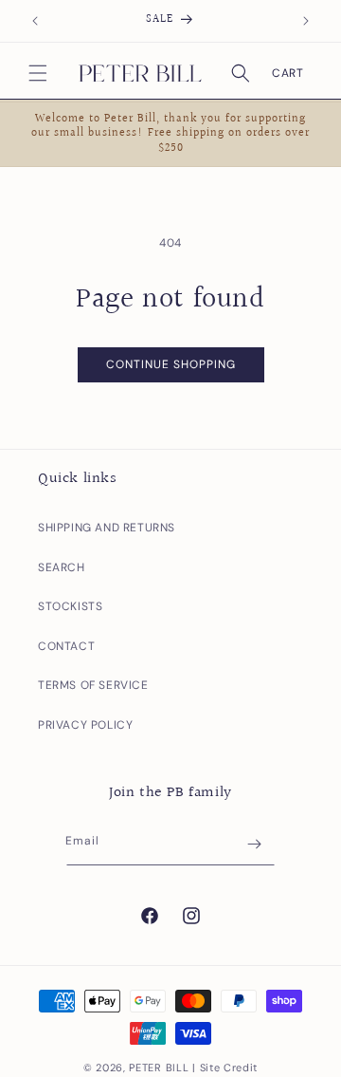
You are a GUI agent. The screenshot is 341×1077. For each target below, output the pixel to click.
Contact (66, 646)
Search (61, 567)
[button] (38, 73)
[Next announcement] (306, 21)
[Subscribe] (254, 844)
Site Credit (229, 1067)
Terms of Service (93, 685)
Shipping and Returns (106, 527)
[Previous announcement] (35, 21)
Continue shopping (171, 364)
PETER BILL (158, 1067)
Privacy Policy (85, 725)
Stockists (70, 606)
